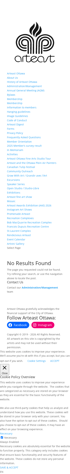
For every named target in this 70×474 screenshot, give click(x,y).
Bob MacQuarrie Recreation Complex (29, 222)
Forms (10, 128)
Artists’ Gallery (15, 243)
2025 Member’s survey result (24, 145)
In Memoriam (15, 150)
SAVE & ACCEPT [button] (9, 467)
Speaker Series (16, 184)
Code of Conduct (17, 120)
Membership (14, 99)
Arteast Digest (15, 124)
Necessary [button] (6, 433)
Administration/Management (24, 86)
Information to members (21, 107)
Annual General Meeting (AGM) (25, 90)
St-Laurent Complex (19, 231)
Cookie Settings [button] (36, 361)
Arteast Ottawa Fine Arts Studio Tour (29, 158)
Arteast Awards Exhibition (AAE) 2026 (29, 205)
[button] (35, 472)
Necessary (10, 437)
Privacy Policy (15, 133)
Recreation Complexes (20, 218)
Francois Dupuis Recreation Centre (28, 226)
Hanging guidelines (18, 111)
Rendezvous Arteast (19, 235)
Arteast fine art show (19, 197)
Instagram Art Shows (19, 209)
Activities (12, 154)
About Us (12, 77)
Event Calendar (16, 239)
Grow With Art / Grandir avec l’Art (27, 175)
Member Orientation (19, 141)
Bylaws (11, 94)
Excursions (13, 180)
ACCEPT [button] (54, 361)
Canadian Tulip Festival (21, 167)
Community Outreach (20, 171)
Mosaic (11, 201)
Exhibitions (13, 192)
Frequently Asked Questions (24, 137)
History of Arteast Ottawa (22, 82)
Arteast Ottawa (16, 73)
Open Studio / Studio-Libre (23, 188)
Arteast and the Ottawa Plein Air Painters (31, 163)
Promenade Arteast (18, 214)
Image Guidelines (17, 116)
